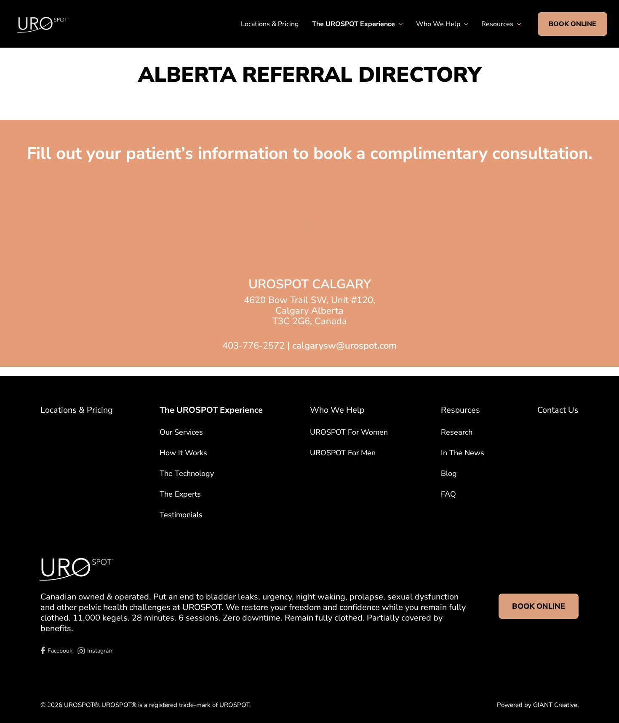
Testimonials (181, 515)
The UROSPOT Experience (211, 410)
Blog (449, 473)
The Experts (180, 494)
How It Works (183, 453)
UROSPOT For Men (343, 453)
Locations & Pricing (76, 410)
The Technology (187, 473)
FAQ (448, 494)
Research (456, 432)
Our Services (181, 432)
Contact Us (558, 410)
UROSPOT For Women (349, 432)
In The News (462, 453)
